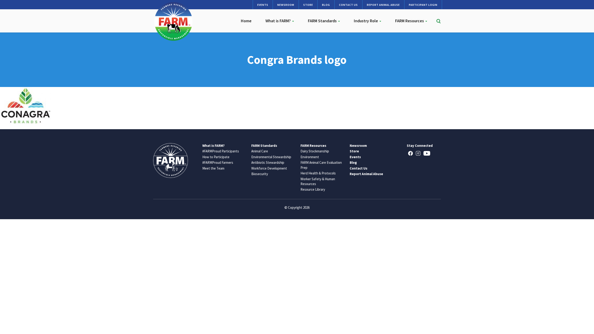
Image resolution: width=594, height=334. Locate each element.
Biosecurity (259, 174)
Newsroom (285, 4)
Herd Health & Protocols (318, 173)
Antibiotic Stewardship (267, 162)
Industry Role (366, 20)
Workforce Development (269, 168)
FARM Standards (323, 20)
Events (262, 4)
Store (308, 4)
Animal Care (259, 151)
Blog (326, 4)
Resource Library (312, 189)
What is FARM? (278, 20)
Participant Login (423, 4)
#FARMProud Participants (220, 151)
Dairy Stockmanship (314, 151)
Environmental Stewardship (271, 157)
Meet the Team (213, 168)
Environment (309, 157)
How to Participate (215, 157)
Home (246, 20)
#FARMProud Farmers (217, 162)
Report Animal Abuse (383, 4)
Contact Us (348, 4)
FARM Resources (410, 20)
